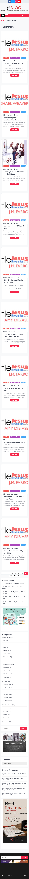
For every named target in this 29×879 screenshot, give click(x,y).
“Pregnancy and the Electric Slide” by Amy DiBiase (13, 335)
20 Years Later (7, 691)
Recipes (5, 714)
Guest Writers (5, 661)
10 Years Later (7, 684)
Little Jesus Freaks (15, 57)
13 (15, 575)
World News (6, 657)
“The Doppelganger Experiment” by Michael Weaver (11, 119)
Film (4, 644)
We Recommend (7, 700)
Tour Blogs (6, 677)
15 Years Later (7, 687)
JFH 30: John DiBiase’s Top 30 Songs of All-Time (13, 602)
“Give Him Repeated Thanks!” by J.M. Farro (13, 281)
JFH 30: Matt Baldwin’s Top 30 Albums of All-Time (13, 597)
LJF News (5, 708)
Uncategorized (6, 722)
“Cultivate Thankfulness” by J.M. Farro (13, 65)
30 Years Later (7, 697)
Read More (15, 75)
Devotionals (6, 667)
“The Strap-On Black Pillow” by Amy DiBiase (14, 444)
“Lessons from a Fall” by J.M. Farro (13, 227)
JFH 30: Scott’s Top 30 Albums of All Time (13, 583)
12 (11, 575)
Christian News (6, 637)
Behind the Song (7, 664)
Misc (4, 647)
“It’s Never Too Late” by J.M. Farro (13, 389)
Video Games (6, 653)
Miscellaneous (7, 674)
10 (22, 573)
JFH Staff (6, 57)
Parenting (23, 57)
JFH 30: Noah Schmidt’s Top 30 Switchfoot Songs (13, 587)
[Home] (3, 15)
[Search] (26, 15)
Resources (6, 650)
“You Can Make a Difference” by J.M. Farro (13, 498)
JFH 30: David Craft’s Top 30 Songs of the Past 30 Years (14, 592)
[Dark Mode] (23, 15)
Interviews (6, 670)
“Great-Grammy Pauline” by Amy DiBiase (13, 552)
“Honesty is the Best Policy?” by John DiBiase (13, 173)
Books (5, 640)
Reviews (5, 717)
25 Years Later (7, 694)
